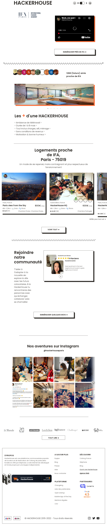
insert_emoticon (93, 382)
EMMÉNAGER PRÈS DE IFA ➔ (74, 52)
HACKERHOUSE (33, 3)
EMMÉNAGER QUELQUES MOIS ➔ (54, 314)
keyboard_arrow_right (60, 276)
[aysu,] (33, 72)
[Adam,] (42, 72)
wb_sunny (78, 3)
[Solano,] (24, 72)
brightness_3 (86, 3)
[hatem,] (29, 72)
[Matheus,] (56, 72)
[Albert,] (15, 72)
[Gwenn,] (52, 72)
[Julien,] (47, 72)
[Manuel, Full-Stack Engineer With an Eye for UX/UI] (20, 72)
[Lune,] (38, 72)
